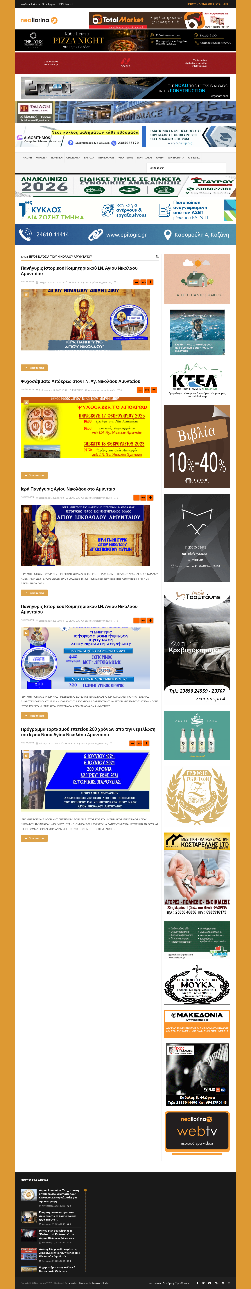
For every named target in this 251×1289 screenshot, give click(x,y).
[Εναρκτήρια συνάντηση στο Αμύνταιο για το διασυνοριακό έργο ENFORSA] (29, 1217)
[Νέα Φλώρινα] (39, 20)
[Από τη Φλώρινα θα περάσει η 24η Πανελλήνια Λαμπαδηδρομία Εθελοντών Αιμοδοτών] (29, 1254)
